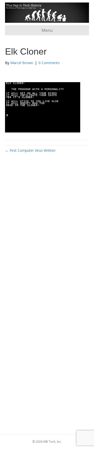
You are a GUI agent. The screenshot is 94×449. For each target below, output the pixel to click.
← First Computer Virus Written (30, 150)
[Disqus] (47, 230)
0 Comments (49, 62)
